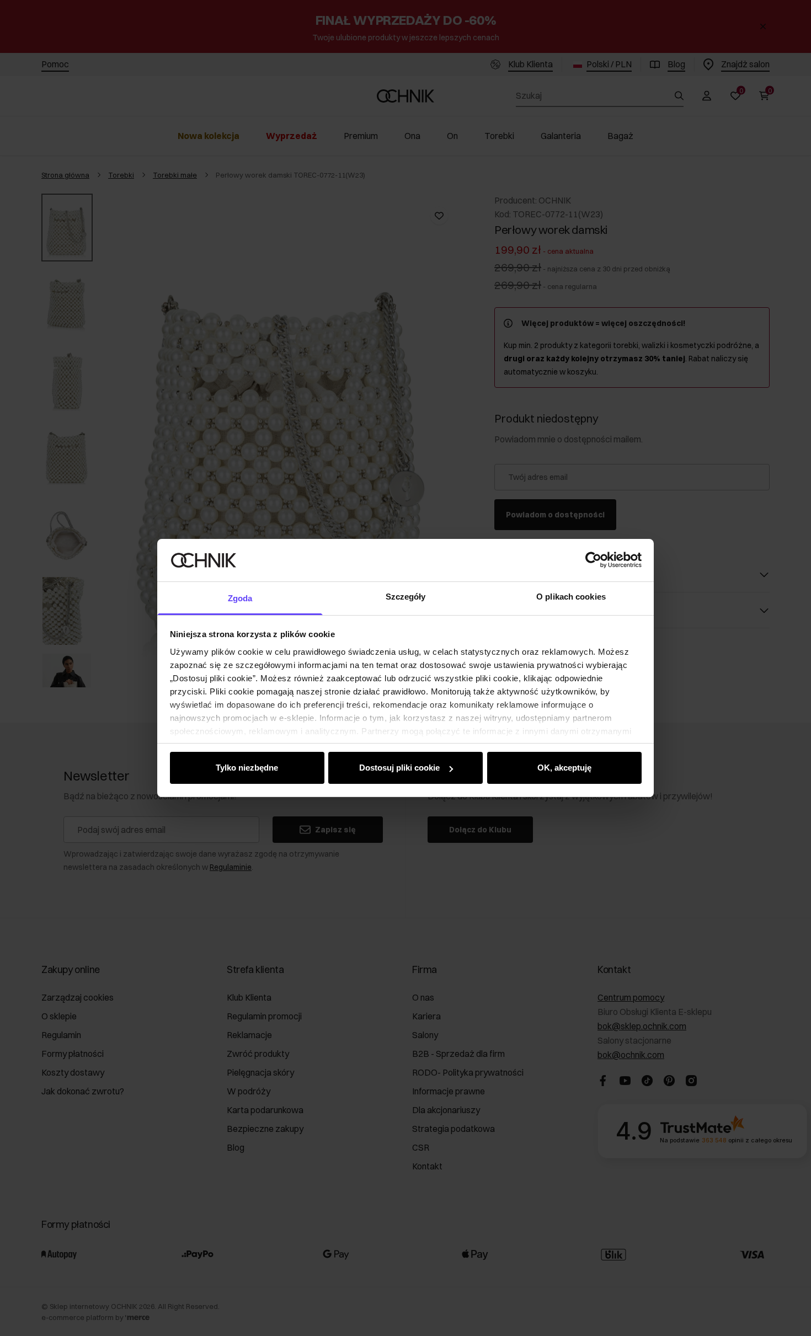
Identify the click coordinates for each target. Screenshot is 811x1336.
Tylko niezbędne (247, 767)
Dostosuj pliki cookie (399, 767)
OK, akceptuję (564, 767)
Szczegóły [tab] (406, 596)
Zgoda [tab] (240, 598)
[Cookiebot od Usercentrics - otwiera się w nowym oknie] (593, 560)
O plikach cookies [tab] (571, 596)
